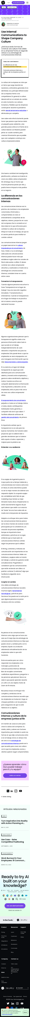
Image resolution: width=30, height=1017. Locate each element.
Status (22, 937)
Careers (3, 964)
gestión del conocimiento (10, 417)
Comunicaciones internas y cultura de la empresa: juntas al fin (14, 72)
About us (3, 968)
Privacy (25, 996)
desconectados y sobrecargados (16, 362)
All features (4, 945)
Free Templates (4, 981)
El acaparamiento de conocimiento (13, 400)
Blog (12, 952)
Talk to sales (14, 964)
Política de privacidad (7, 1014)
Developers (14, 944)
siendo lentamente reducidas (16, 110)
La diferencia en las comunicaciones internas (12, 66)
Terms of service (7, 996)
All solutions (4, 949)
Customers (14, 936)
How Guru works (4, 936)
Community (14, 948)
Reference (14, 940)
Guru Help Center (23, 932)
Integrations (4, 941)
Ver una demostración (18, 2)
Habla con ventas (15, 775)
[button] (27, 3)
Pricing (3, 932)
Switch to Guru (5, 977)
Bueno (25, 1012)
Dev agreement (17, 996)
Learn (12, 932)
